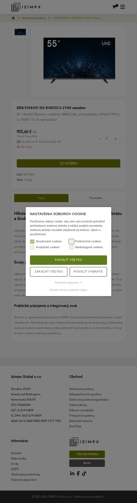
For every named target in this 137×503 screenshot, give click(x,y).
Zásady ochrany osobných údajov (69, 289)
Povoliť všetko (68, 260)
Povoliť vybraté (88, 271)
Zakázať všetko (49, 271)
